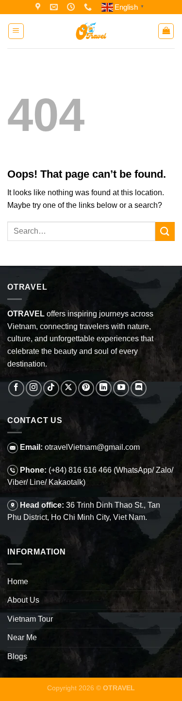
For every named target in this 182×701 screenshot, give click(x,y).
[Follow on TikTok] (51, 388)
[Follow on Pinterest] (86, 388)
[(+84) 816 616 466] (89, 7)
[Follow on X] (69, 388)
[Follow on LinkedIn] (104, 388)
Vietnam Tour (30, 619)
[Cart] (166, 31)
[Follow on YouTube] (121, 388)
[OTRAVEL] (91, 31)
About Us (23, 600)
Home (17, 581)
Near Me (22, 637)
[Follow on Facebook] (16, 388)
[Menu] (16, 31)
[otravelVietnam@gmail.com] (55, 7)
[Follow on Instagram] (34, 388)
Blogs (17, 656)
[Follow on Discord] (139, 388)
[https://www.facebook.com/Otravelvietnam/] (39, 7)
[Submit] (165, 231)
